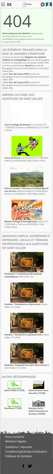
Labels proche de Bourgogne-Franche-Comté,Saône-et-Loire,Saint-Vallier (25, 77)
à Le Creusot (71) (25, 124)
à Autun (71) (26, 221)
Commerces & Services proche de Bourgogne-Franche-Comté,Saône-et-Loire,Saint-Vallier (26, 60)
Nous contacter (14, 436)
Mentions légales (15, 441)
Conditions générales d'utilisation (26, 451)
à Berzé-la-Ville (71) (26, 189)
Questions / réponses (18, 447)
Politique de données (18, 456)
